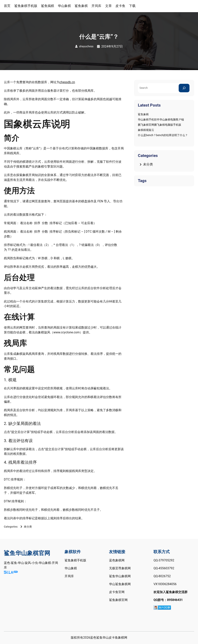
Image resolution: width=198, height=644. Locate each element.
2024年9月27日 (112, 46)
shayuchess (86, 46)
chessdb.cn (67, 82)
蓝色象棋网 (117, 560)
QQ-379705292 (164, 560)
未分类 (28, 526)
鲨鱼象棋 (143, 114)
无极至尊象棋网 (120, 568)
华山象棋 (71, 568)
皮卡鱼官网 (117, 592)
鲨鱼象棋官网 (118, 600)
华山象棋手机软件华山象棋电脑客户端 (161, 119)
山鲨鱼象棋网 (121, 584)
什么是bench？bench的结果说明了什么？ (163, 135)
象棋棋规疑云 (146, 129)
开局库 (69, 576)
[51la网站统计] (11, 573)
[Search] (184, 88)
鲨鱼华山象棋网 (120, 576)
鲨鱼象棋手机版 (75, 560)
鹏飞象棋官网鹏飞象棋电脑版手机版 (159, 124)
